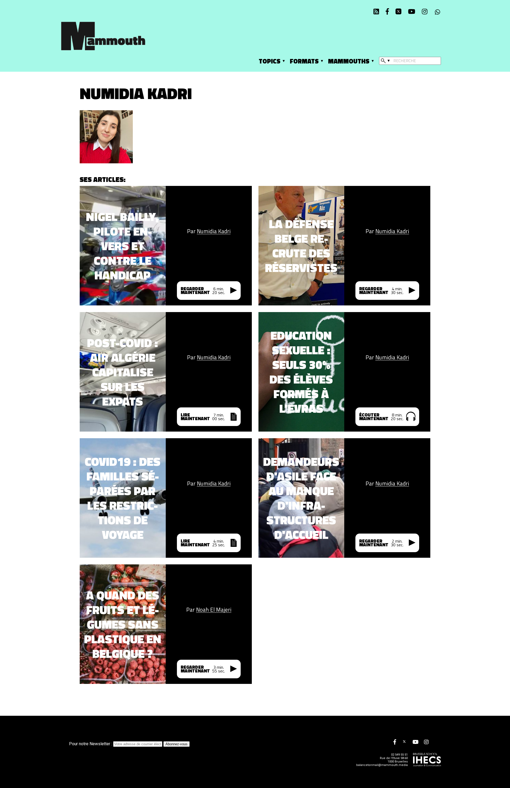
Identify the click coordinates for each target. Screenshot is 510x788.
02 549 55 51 (399, 754)
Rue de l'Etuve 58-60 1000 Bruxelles (394, 759)
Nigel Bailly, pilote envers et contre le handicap (122, 245)
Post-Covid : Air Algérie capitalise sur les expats (122, 371)
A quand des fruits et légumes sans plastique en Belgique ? (122, 624)
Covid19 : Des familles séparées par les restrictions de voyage (122, 498)
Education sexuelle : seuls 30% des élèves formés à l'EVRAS (301, 372)
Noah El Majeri (213, 609)
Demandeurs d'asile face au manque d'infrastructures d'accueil (301, 498)
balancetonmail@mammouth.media (382, 765)
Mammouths (348, 61)
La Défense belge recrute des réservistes (301, 245)
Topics (269, 61)
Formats (304, 61)
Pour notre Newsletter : (91, 743)
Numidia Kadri (214, 231)
